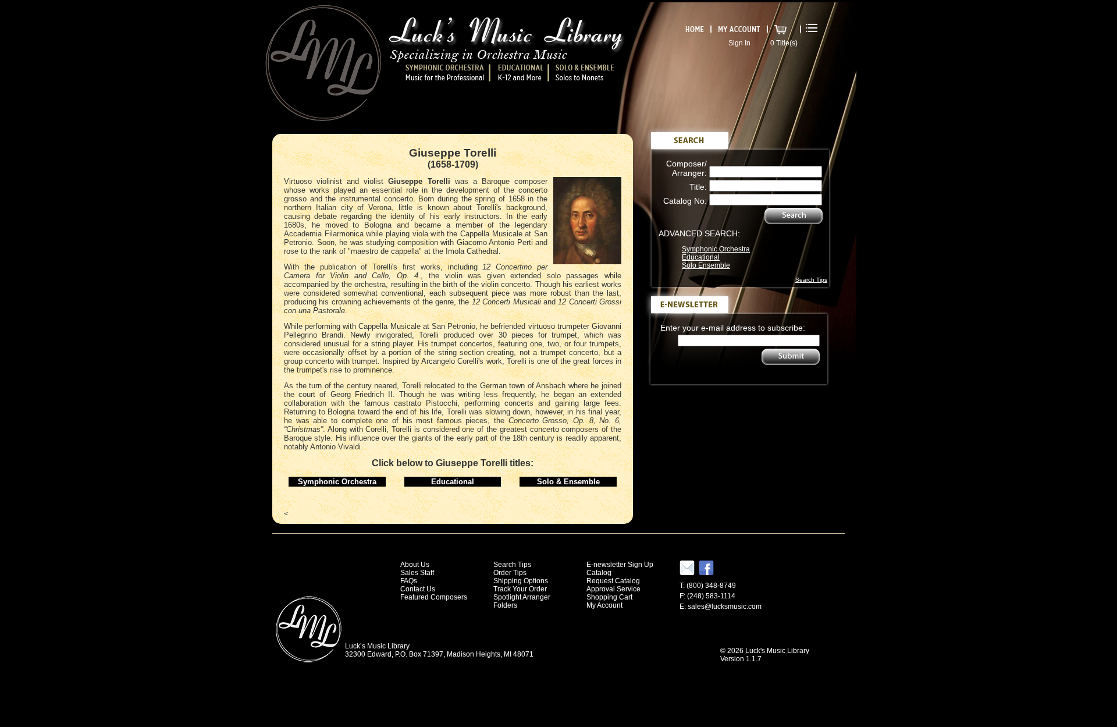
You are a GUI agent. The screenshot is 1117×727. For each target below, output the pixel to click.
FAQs (408, 581)
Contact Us (417, 589)
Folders (505, 605)
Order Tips (510, 573)
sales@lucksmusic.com (725, 606)
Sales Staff (417, 573)
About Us (414, 565)
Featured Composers (433, 597)
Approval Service (613, 589)
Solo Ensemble (706, 265)
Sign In (739, 43)
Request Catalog (613, 581)
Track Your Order (520, 589)
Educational (701, 257)
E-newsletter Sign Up (619, 565)
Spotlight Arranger (521, 597)
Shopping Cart (609, 597)
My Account (604, 605)
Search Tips (811, 279)
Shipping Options (520, 581)
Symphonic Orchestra (716, 249)
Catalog (598, 573)
